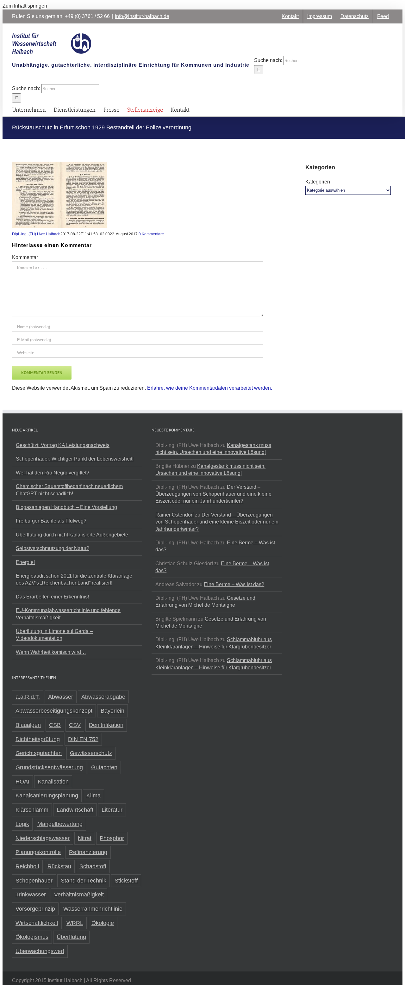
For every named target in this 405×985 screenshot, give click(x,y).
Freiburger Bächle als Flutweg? (51, 520)
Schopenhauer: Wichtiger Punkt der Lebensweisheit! (75, 459)
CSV (75, 725)
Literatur (112, 810)
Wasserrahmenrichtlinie (92, 909)
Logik (22, 824)
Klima (93, 795)
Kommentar (25, 257)
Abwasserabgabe (103, 697)
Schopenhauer (34, 880)
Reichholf (27, 866)
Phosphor (112, 838)
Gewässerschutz (91, 753)
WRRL (74, 923)
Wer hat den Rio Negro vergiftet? (52, 472)
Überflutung (71, 937)
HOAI (22, 781)
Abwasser (60, 697)
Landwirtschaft (75, 810)
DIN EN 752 (83, 739)
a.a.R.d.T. (28, 697)
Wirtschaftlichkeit (37, 923)
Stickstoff (126, 880)
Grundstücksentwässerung (49, 767)
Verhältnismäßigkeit (79, 894)
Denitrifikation (106, 725)
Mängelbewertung (60, 824)
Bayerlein (112, 711)
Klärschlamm (32, 810)
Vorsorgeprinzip (35, 909)
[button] (199, 109)
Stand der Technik (83, 880)
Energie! (25, 562)
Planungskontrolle (38, 852)
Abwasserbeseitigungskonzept (54, 711)
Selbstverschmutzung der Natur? (52, 548)
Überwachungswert (40, 951)
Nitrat (84, 838)
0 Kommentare (151, 234)
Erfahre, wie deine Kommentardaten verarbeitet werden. (209, 388)
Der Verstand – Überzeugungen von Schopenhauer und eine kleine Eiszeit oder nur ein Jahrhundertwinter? (213, 494)
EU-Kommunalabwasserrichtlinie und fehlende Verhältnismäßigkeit (68, 614)
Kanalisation (53, 781)
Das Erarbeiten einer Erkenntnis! (52, 596)
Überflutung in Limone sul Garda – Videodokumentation (54, 635)
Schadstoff (92, 866)
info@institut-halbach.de (142, 16)
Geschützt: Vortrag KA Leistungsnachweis (62, 445)
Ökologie (102, 923)
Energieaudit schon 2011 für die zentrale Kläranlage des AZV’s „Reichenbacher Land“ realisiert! (74, 579)
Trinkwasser (31, 894)
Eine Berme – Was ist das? (234, 584)
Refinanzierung (88, 852)
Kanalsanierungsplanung (47, 795)
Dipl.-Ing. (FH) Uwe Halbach (36, 234)
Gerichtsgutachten (39, 753)
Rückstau (59, 866)
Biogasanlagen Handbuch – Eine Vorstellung (66, 507)
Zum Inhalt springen (25, 6)
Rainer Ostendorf (174, 514)
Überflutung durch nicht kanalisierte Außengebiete (72, 534)
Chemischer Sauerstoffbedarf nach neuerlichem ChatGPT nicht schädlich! (69, 490)
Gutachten (104, 767)
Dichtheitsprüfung (38, 739)
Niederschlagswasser (43, 838)
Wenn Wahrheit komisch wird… (51, 652)
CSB (55, 725)
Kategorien (317, 181)
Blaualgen (28, 725)
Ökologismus (32, 937)
